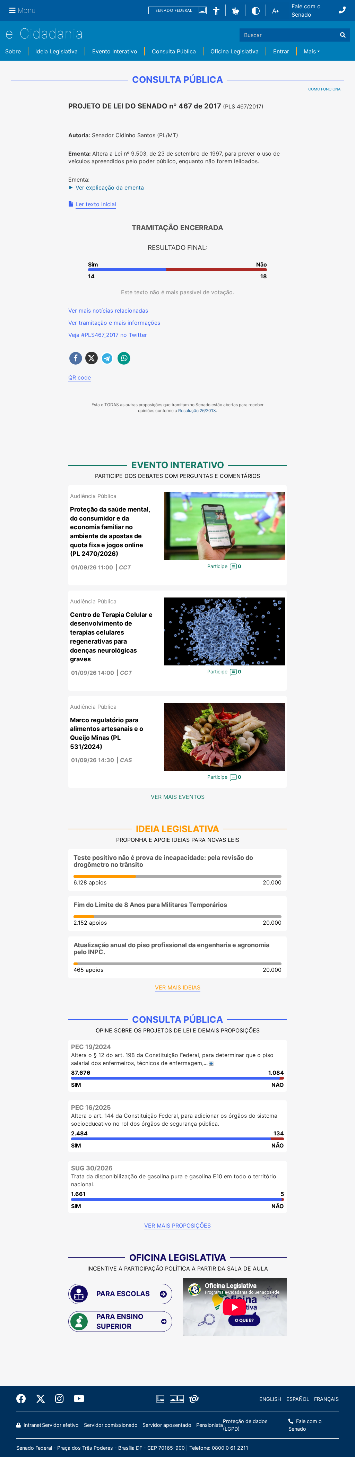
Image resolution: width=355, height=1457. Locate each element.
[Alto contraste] (255, 10)
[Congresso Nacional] (176, 1399)
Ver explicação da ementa (110, 187)
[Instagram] (59, 1398)
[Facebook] (23, 1398)
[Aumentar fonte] (275, 10)
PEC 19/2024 (91, 1046)
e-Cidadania (44, 33)
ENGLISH (270, 1399)
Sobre (13, 51)
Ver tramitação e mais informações (114, 322)
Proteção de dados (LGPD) (245, 1425)
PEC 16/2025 (91, 1107)
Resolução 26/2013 (197, 410)
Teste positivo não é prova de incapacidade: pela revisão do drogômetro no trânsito (163, 861)
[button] (235, 10)
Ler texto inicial (96, 204)
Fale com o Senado (306, 10)
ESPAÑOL (297, 1399)
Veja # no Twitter (107, 334)
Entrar (281, 51)
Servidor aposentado (166, 1425)
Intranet (31, 1425)
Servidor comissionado (111, 1425)
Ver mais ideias (177, 987)
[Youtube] (77, 1398)
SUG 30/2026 (92, 1168)
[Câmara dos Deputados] (161, 1399)
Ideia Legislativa (56, 51)
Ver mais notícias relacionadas (108, 310)
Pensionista (209, 1425)
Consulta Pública (174, 51)
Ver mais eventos (178, 796)
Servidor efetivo (60, 1425)
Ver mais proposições (177, 1225)
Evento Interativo (114, 51)
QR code (79, 377)
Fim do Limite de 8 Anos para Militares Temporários (150, 904)
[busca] (343, 35)
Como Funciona (324, 89)
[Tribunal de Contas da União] (193, 1399)
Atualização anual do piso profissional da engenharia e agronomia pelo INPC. (171, 948)
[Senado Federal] (177, 11)
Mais (310, 51)
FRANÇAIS (326, 1399)
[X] (40, 1398)
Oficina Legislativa (234, 51)
